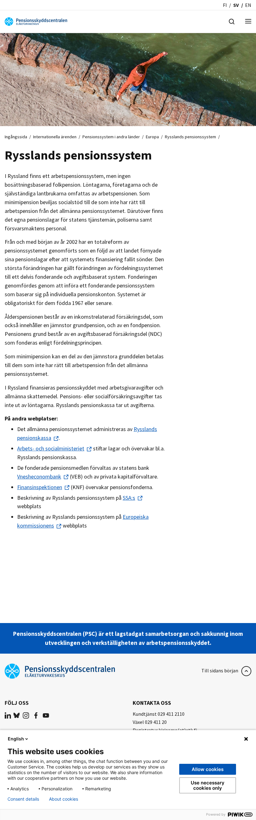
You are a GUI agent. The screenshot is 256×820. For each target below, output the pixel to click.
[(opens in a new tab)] (8, 715)
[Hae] (231, 21)
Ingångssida (16, 137)
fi (225, 5)
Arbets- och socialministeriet (50, 448)
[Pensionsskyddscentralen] (36, 21)
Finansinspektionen (39, 487)
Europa (152, 137)
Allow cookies (208, 769)
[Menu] (248, 22)
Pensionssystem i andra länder (111, 137)
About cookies (63, 799)
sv (236, 5)
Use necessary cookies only (207, 785)
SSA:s (129, 497)
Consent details (23, 799)
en (248, 5)
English (16, 738)
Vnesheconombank (39, 476)
